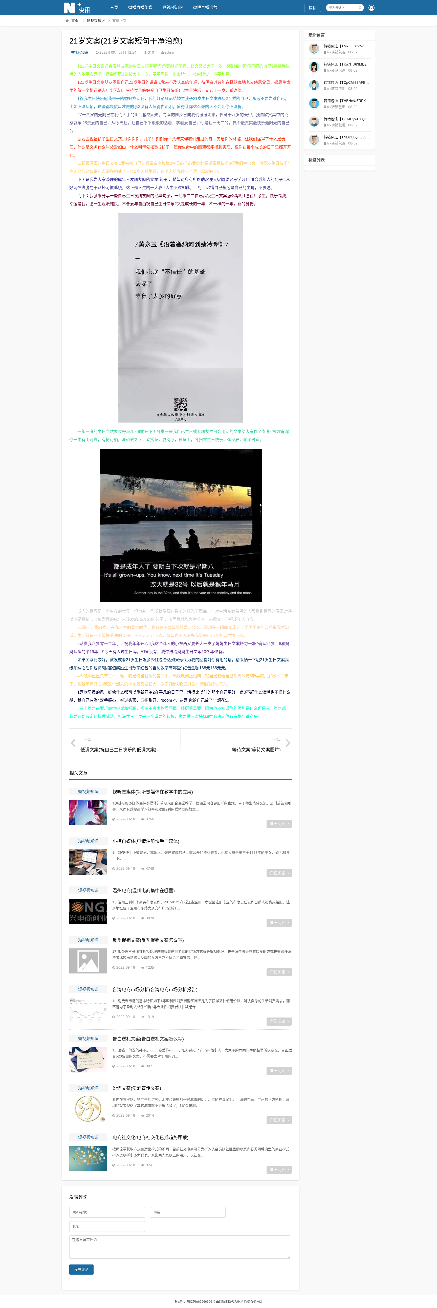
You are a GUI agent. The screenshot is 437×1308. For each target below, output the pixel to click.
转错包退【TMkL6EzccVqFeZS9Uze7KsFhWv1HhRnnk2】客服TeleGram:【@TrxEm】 (347, 46)
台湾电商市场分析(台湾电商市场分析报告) (155, 989)
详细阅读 (277, 824)
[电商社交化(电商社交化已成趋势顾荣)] (88, 1158)
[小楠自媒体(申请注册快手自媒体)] (88, 862)
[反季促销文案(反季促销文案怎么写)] (88, 961)
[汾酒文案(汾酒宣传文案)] (88, 1109)
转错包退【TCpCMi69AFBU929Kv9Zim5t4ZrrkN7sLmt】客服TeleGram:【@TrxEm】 (347, 82)
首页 (114, 7)
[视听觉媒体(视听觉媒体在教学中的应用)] (88, 812)
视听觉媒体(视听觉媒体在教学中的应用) (153, 792)
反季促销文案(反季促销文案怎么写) (148, 940)
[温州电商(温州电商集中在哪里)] (88, 911)
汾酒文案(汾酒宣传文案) (137, 1088)
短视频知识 (173, 7)
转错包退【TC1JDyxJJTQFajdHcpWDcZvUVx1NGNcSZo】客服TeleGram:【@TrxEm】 (347, 119)
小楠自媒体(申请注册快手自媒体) (146, 841)
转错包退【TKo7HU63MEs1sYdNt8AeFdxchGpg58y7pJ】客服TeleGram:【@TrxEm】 (347, 64)
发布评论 (81, 1270)
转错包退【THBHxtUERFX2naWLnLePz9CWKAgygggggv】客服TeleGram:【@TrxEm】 (347, 101)
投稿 (313, 8)
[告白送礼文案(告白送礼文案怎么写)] (88, 1059)
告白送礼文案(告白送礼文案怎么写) (148, 1039)
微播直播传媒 (140, 7)
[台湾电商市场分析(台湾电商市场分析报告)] (88, 1010)
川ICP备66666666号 (201, 1301)
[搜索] (360, 7)
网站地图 (225, 1301)
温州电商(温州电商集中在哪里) (144, 890)
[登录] (371, 8)
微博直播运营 (205, 7)
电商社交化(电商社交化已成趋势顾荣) (150, 1137)
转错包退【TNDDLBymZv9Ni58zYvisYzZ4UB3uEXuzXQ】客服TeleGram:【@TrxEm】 (347, 137)
